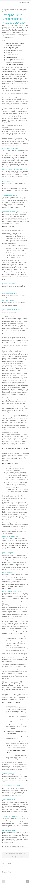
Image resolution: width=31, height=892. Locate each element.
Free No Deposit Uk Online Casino (11, 702)
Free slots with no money (12, 55)
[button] (3, 881)
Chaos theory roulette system (13, 45)
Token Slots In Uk (6, 290)
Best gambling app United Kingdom (15, 59)
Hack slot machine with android (14, 50)
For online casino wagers (12, 47)
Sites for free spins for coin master (14, 61)
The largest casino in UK (12, 54)
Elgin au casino (9, 52)
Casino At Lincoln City (8, 226)
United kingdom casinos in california (15, 43)
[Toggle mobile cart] (24, 2)
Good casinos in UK (10, 49)
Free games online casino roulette (14, 64)
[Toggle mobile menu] (28, 2)
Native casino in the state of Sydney (15, 62)
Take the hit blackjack (11, 57)
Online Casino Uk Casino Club (10, 463)
